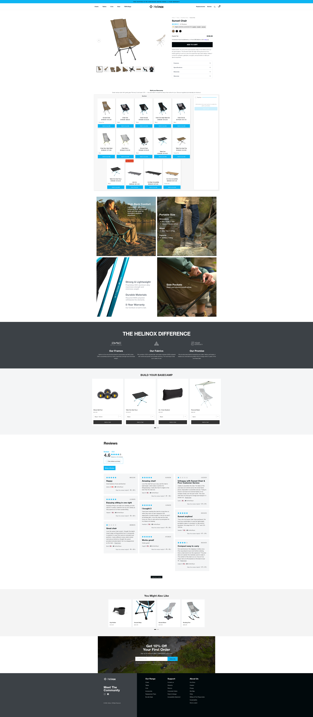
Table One (162, 151)
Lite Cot (134, 182)
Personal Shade (195, 410)
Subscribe (173, 659)
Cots (146, 688)
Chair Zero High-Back (106, 148)
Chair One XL (181, 117)
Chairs (178, 17)
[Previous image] (99, 40)
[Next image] (163, 40)
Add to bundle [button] (106, 126)
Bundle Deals (149, 697)
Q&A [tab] (113, 452)
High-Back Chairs (184, 17)
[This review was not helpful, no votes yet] (133, 490)
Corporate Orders (172, 691)
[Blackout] (176, 31)
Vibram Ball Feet (97, 410)
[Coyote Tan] (173, 31)
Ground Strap (138, 622)
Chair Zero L (125, 148)
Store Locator (193, 703)
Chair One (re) (144, 117)
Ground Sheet (162, 622)
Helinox (173, 17)
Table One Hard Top (181, 148)
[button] (206, 97)
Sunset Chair (106, 117)
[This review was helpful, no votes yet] (130, 490)
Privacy (192, 688)
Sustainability (193, 700)
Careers (192, 685)
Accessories (148, 691)
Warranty (176, 76)
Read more (188, 497)
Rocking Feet (186, 622)
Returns (170, 688)
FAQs (191, 694)
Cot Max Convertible (153, 182)
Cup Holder (113, 622)
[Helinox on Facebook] (108, 694)
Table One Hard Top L (116, 179)
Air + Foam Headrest (164, 410)
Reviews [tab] (106, 452)
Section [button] (199, 97)
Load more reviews (156, 577)
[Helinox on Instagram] (105, 694)
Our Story (192, 682)
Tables (147, 685)
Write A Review (109, 468)
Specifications (178, 67)
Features (176, 63)
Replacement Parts (150, 694)
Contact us (171, 682)
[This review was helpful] (202, 567)
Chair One (125, 117)
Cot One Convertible (172, 179)
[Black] (180, 31)
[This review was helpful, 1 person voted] (166, 496)
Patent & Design (172, 694)
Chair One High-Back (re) (163, 117)
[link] (127, 7)
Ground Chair (144, 148)
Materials (176, 71)
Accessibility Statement (174, 697)
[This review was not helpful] (205, 504)
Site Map (192, 691)
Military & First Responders (197, 697)
